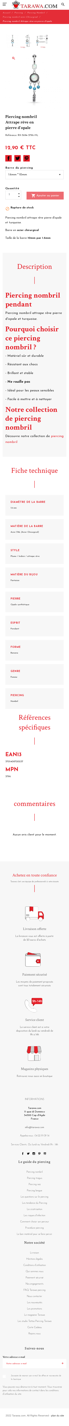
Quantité (12, 188)
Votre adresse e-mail (14, 1357)
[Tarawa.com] (35, 4)
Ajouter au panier (45, 195)
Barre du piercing (19, 167)
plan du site (57, 1415)
